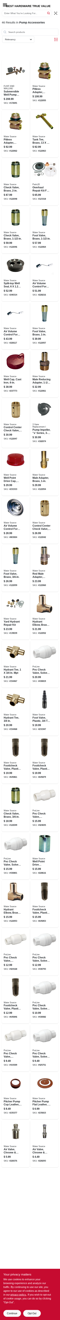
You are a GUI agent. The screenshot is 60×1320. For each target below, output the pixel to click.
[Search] (48, 13)
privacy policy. (18, 1294)
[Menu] (5, 5)
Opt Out (32, 1313)
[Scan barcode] (55, 13)
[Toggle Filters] (56, 39)
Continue (12, 1313)
